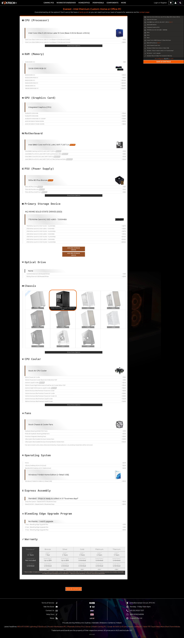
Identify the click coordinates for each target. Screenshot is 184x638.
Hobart (119, 623)
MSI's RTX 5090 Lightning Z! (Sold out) (32, 627)
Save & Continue (73, 589)
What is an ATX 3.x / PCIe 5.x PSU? (68, 173)
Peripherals (98, 3)
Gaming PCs (49, 3)
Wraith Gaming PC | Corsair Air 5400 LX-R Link (109, 627)
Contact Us (50, 610)
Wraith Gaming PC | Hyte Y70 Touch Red (143, 627)
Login (156, 3)
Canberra (111, 623)
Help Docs (50, 614)
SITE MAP (92, 634)
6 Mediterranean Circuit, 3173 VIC (142, 603)
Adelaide (95, 623)
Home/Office (84, 3)
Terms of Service (47, 603)
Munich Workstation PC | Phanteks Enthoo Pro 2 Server (69, 627)
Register (164, 3)
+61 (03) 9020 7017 (137, 610)
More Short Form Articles (170, 627)
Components (112, 3)
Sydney (88, 623)
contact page (144, 12)
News (52, 618)
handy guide (84, 12)
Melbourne (79, 623)
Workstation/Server (66, 3)
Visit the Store (49, 607)
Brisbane (103, 623)
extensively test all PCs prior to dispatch (73, 542)
